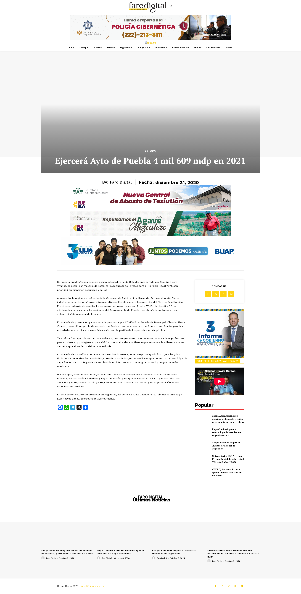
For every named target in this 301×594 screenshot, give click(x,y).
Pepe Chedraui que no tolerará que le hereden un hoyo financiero (226, 432)
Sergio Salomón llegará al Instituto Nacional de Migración (226, 445)
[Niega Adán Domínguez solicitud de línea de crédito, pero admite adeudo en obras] (202, 419)
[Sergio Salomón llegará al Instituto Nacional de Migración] (202, 446)
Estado (150, 150)
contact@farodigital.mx (91, 586)
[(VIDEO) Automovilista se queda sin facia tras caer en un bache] (202, 472)
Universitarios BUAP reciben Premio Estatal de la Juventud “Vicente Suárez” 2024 (228, 459)
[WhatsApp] (231, 294)
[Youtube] (242, 586)
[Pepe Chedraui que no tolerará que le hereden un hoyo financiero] (202, 432)
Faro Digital (121, 182)
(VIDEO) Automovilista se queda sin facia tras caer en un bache (227, 472)
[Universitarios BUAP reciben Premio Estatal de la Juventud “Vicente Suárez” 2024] (202, 459)
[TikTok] (228, 586)
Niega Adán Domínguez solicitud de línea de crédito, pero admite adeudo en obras (228, 418)
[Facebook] (208, 294)
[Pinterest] (223, 294)
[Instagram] (222, 586)
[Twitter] (215, 294)
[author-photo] (43, 558)
